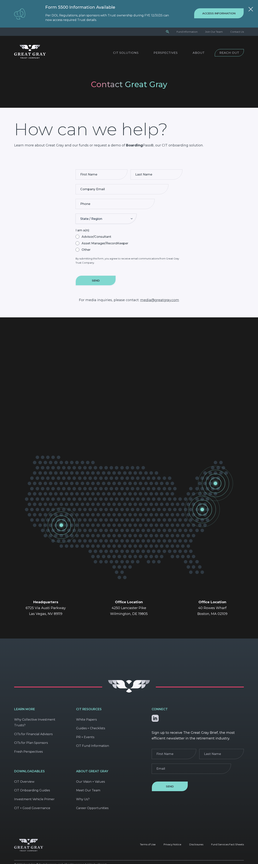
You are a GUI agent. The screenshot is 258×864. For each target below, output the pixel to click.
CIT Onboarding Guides (32, 790)
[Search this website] (167, 31)
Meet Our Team (88, 790)
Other (86, 250)
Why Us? (83, 799)
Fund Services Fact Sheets (227, 844)
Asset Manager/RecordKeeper (105, 243)
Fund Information (187, 31)
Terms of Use (148, 844)
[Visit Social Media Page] (155, 718)
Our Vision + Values (90, 781)
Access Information (219, 13)
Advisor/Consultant (96, 237)
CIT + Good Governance (32, 808)
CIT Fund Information (92, 746)
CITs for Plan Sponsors (31, 743)
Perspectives (166, 53)
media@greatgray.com (159, 300)
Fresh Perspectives (28, 751)
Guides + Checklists (90, 728)
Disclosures (196, 844)
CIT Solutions (126, 53)
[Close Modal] (251, 10)
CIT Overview (24, 781)
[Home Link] (30, 57)
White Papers (86, 719)
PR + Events (85, 737)
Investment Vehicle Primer (34, 799)
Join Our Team (214, 31)
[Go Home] (129, 691)
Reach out (229, 53)
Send (96, 280)
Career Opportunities (92, 808)
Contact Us (237, 31)
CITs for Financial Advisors (33, 734)
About (199, 53)
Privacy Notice (172, 844)
